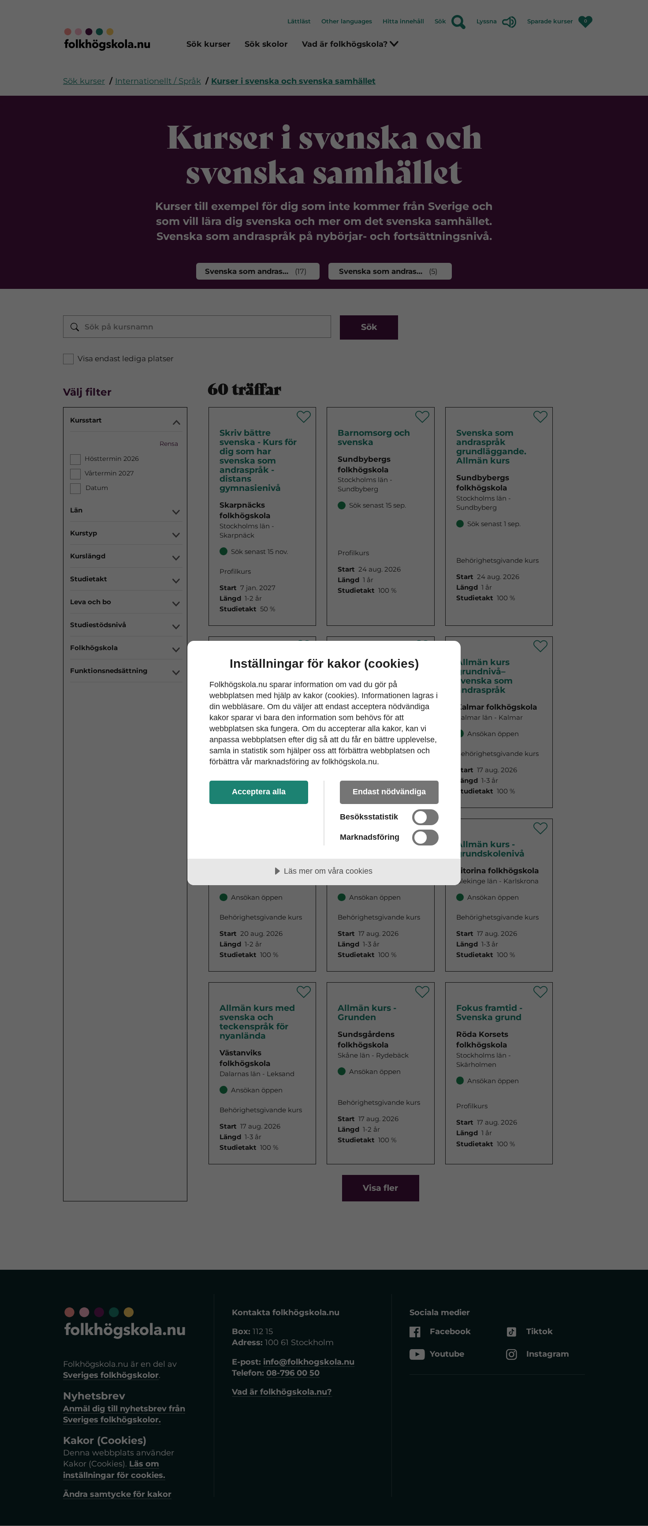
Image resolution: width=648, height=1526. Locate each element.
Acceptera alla (259, 791)
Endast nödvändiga (389, 791)
